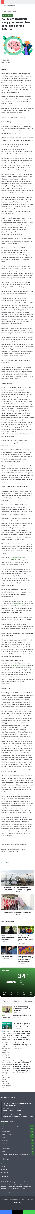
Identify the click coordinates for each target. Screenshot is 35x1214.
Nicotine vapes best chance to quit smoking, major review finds (25, 938)
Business (5, 1143)
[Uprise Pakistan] (9, 5)
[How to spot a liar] (9, 950)
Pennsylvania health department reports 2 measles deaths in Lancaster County (25, 958)
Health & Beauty (11, 11)
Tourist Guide (6, 1148)
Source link (5, 863)
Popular (5, 1001)
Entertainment (6, 1129)
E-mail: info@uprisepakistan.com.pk (11, 1192)
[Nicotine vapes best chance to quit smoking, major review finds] (26, 930)
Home (4, 11)
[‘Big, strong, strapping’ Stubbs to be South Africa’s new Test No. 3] (7, 1009)
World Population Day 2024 (22, 1015)
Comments (28, 1001)
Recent (16, 1001)
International (6, 1131)
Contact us (4, 1169)
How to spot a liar (7, 956)
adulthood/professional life (19, 665)
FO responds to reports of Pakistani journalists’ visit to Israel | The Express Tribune (22, 1025)
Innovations (5, 1140)
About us (3, 1166)
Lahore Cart (17, 1202)
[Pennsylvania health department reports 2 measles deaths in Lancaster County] (26, 950)
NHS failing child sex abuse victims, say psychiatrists (8, 937)
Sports (4, 1137)
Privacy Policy (5, 1172)
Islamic (4, 1151)
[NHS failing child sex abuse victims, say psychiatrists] (9, 930)
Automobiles (6, 1146)
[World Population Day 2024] (7, 1017)
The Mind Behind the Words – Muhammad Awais (16, 1154)
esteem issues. (18, 603)
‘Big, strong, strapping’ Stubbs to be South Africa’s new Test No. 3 (22, 1008)
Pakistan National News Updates (11, 1126)
